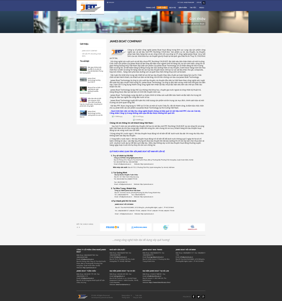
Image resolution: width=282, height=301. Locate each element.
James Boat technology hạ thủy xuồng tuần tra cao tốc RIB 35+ (91, 114)
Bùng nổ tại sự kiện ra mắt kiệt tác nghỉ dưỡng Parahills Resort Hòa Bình (91, 90)
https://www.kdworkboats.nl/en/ (160, 282)
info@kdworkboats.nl (154, 276)
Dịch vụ (172, 7)
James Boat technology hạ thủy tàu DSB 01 (94, 80)
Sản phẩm (182, 7)
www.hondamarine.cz (123, 284)
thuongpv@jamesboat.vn (155, 257)
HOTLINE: (186, 2)
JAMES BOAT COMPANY (89, 51)
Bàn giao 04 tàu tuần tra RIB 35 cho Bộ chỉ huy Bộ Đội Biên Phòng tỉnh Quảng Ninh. (91, 70)
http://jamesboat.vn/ (89, 268)
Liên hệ (199, 2)
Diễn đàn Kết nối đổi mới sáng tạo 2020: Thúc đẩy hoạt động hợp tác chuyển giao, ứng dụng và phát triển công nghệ (91, 102)
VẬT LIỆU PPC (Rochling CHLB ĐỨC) (91, 55)
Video (201, 7)
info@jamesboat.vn (87, 259)
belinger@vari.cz (119, 276)
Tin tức (193, 7)
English (111, 2)
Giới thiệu (161, 8)
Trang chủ (150, 7)
